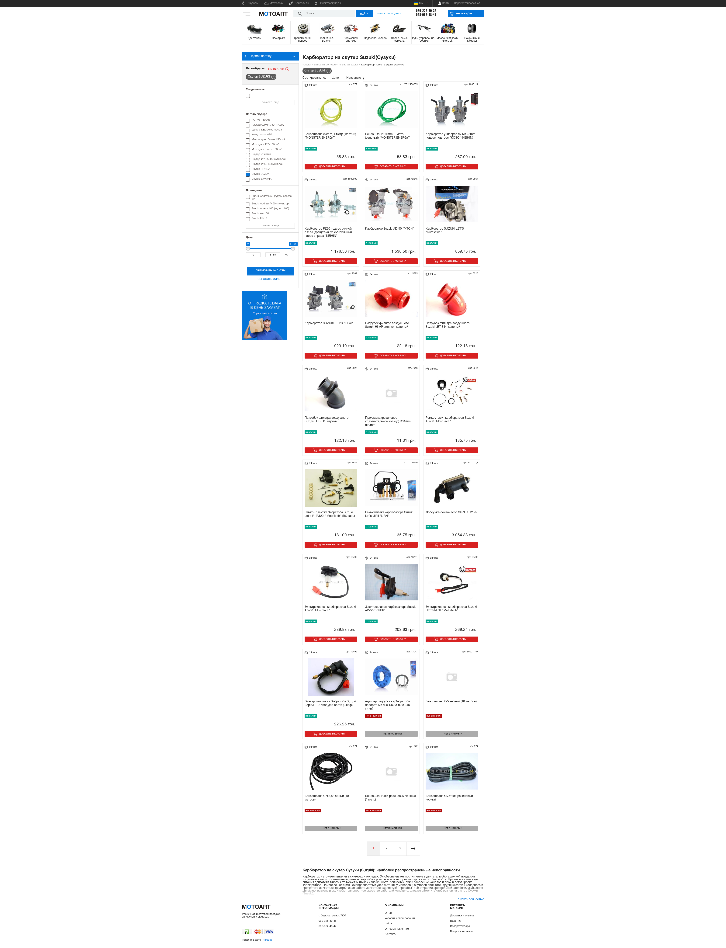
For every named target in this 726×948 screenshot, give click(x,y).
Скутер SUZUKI (261, 174)
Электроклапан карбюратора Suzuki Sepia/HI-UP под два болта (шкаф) (330, 703)
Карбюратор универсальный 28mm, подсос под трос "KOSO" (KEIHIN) (451, 136)
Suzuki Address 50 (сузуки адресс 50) (272, 197)
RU (428, 3)
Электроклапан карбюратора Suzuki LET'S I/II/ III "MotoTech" (451, 609)
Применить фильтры (270, 270)
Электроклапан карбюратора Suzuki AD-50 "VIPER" (390, 609)
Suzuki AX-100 (260, 213)
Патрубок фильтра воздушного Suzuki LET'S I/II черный (326, 420)
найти (364, 13)
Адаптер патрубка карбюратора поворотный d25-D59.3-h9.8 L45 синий (387, 705)
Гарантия (456, 921)
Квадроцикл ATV (262, 135)
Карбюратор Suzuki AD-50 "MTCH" (389, 228)
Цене (335, 78)
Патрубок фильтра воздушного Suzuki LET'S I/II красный (447, 325)
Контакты (390, 934)
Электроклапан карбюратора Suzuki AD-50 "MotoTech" (330, 609)
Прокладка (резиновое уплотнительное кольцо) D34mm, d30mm (388, 421)
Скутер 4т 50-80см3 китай (267, 164)
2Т (253, 95)
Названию (353, 78)
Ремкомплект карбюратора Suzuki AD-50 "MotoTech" (450, 420)
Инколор (267, 940)
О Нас (388, 913)
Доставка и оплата (462, 916)
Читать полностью (471, 899)
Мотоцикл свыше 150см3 (267, 149)
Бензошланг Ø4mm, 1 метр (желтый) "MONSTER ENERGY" (330, 136)
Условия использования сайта (400, 921)
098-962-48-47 (426, 15)
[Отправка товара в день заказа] (264, 340)
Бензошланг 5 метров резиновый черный (449, 798)
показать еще (270, 102)
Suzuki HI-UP (259, 218)
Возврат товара (460, 926)
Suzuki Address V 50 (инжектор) (270, 204)
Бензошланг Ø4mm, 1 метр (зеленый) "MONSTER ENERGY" (387, 136)
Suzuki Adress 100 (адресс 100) (270, 208)
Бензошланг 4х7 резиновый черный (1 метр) (390, 798)
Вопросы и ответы (461, 931)
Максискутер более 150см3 (268, 139)
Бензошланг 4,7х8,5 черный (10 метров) (327, 798)
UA (421, 3)
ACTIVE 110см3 (261, 120)
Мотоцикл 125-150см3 (265, 144)
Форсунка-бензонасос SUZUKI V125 (451, 512)
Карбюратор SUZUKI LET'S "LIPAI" (329, 323)
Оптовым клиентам (397, 929)
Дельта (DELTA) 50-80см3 (267, 130)
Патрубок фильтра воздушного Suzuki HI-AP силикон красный (387, 325)
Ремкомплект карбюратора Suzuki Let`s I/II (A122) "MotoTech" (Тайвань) (330, 514)
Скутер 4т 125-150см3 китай (269, 159)
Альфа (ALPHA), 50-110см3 (268, 125)
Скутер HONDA (261, 169)
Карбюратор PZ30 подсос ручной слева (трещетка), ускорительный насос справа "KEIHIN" (328, 232)
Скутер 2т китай (261, 154)
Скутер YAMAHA (261, 179)
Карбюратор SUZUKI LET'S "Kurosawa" (445, 230)
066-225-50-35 (426, 11)
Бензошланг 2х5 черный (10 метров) (451, 701)
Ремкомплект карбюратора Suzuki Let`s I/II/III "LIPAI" (389, 514)
